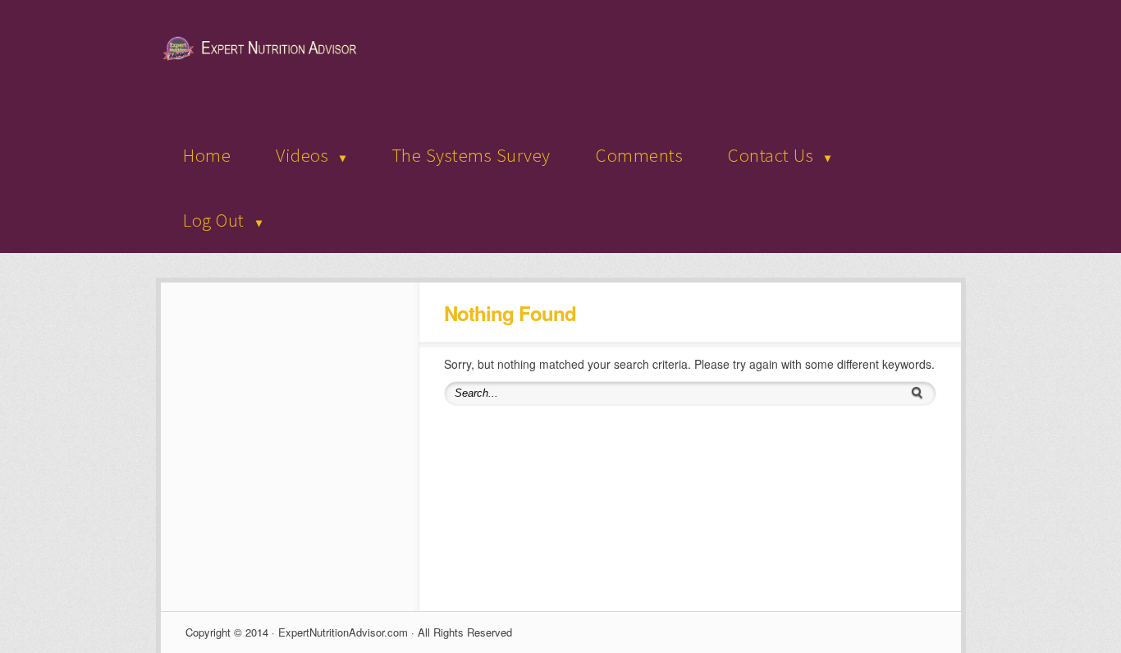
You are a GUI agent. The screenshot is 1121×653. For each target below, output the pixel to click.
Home (207, 155)
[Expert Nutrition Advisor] (263, 57)
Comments (639, 155)
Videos (302, 155)
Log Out (214, 220)
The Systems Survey (471, 155)
